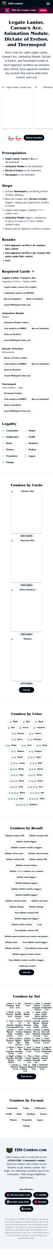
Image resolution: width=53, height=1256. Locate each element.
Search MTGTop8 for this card (17, 305)
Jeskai (22, 763)
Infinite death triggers (26, 841)
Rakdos (20, 751)
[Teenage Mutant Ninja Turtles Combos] (9, 1031)
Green (25, 727)
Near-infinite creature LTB (26, 930)
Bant (40, 763)
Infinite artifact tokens (22, 924)
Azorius (20, 733)
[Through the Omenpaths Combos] (18, 1049)
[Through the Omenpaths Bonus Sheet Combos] (9, 1049)
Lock (7, 260)
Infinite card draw (40, 901)
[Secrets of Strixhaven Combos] (26, 1023)
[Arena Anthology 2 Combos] (35, 1049)
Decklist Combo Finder (19, 1202)
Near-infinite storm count (36, 948)
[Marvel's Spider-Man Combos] (26, 1040)
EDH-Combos (15, 3)
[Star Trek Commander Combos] (9, 1005)
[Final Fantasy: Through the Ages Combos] (35, 1058)
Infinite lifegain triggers (27, 883)
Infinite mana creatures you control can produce (26, 936)
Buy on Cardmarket (12, 299)
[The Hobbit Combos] (26, 1014)
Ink (42, 792)
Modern (32, 449)
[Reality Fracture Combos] (9, 1014)
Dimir (13, 745)
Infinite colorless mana (16, 901)
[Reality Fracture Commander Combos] (44, 1005)
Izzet (29, 745)
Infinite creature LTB (38, 835)
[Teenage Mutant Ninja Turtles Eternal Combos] (35, 1023)
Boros (20, 739)
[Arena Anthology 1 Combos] (26, 1049)
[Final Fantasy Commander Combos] (26, 1058)
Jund (21, 786)
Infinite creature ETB (14, 835)
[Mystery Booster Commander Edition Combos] (35, 1005)
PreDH (32, 436)
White (15, 721)
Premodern (11, 456)
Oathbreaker (12, 436)
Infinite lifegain (17, 907)
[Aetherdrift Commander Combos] (39, 1067)
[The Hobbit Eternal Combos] (18, 1014)
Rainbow (33, 804)
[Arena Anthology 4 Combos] (44, 1040)
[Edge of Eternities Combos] (18, 1058)
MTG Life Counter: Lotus (20, 1195)
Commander (12, 430)
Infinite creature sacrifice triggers (26, 847)
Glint (42, 798)
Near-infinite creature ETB (26, 912)
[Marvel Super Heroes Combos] (44, 1014)
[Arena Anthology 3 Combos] (35, 1040)
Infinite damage (36, 907)
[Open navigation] (49, 4)
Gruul (20, 757)
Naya (21, 775)
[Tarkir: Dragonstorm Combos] (31, 1067)
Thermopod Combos (13, 393)
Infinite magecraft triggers (27, 918)
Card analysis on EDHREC (15, 328)
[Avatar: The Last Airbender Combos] (44, 1031)
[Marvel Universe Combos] (9, 1040)
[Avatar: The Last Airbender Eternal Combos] (35, 1031)
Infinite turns (11, 942)
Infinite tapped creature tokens (26, 954)
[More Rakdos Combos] (15, 138)
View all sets (26, 1076)
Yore (41, 786)
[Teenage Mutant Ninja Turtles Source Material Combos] (44, 1023)
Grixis (39, 775)
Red (13, 727)
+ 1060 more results (26, 966)
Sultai (21, 781)
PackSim (27, 1209)
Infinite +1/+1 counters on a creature (26, 871)
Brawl (9, 443)
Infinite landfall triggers (27, 895)
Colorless (41, 727)
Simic (44, 745)
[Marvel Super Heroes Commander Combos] (35, 1014)
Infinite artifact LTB (38, 859)
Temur (40, 781)
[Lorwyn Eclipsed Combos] (26, 1031)
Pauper (32, 430)
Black (40, 721)
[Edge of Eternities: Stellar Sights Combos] (9, 1058)
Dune (21, 798)
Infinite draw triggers (26, 877)
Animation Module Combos (16, 322)
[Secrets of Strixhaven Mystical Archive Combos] (18, 1023)
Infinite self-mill (12, 948)
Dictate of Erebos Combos (15, 358)
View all (26, 690)
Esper (38, 757)
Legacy (32, 456)
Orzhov (38, 733)
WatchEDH (42, 1202)
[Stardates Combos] (26, 1005)
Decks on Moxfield (34, 299)
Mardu (21, 769)
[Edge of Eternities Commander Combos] (44, 1049)
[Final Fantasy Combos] (44, 1058)
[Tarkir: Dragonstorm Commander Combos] (22, 1067)
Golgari (38, 751)
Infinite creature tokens (26, 865)
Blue (28, 721)
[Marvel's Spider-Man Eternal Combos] (18, 1040)
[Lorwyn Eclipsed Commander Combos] (18, 1031)
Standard (33, 443)
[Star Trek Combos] (18, 1005)
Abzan (40, 769)
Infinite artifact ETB (15, 859)
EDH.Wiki (42, 1195)
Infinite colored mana (38, 853)
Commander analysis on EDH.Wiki (19, 293)
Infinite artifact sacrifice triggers (26, 889)
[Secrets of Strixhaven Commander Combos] (9, 1023)
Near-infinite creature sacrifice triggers (26, 960)
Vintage (10, 462)
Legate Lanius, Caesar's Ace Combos (20, 287)
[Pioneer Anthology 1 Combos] (13, 1067)
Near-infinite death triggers (35, 942)
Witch (22, 792)
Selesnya (37, 739)
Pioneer (10, 449)
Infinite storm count (14, 853)
